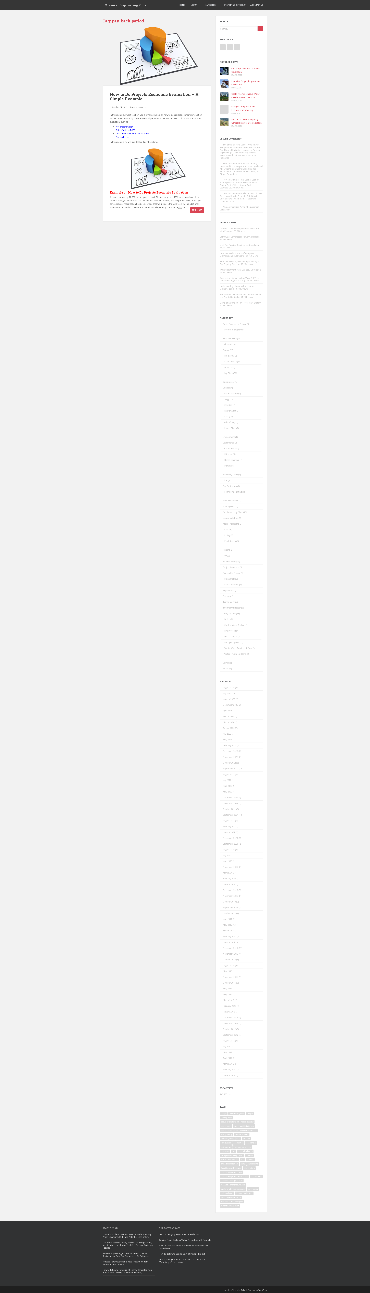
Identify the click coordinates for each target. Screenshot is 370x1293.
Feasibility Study (230, 474)
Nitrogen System (232, 642)
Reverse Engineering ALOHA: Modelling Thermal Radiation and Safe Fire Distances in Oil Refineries (240, 154)
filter (238, 1138)
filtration (246, 1138)
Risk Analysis (229, 578)
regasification (256, 1176)
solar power (253, 1189)
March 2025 (228, 716)
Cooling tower (226, 1117)
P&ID (225, 529)
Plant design (230, 541)
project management (229, 1164)
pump (243, 1164)
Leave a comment (138, 107)
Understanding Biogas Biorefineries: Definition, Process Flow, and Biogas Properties (240, 171)
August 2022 (229, 774)
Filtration (228, 454)
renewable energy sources (232, 1180)
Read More (197, 210)
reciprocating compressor (231, 1172)
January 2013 (229, 1011)
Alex (225, 207)
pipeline (249, 1155)
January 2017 (229, 942)
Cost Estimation (230, 393)
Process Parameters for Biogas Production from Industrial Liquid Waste (125, 1263)
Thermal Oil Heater (232, 607)
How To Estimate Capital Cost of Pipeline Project (182, 1253)
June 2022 (227, 786)
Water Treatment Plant (235, 654)
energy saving (226, 1134)
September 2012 (230, 1034)
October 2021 (229, 809)
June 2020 (227, 861)
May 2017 (227, 924)
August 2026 (229, 687)
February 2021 (229, 826)
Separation (228, 590)
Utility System (229, 613)
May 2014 (227, 988)
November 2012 (230, 1023)
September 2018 (230, 907)
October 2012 (229, 1029)
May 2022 (227, 791)
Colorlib (244, 1290)
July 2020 (227, 855)
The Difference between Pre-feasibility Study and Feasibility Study (240, 295)
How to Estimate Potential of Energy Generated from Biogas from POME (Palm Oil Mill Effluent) (241, 166)
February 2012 (229, 1069)
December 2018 (230, 890)
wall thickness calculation (231, 1197)
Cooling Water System (234, 625)
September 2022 (230, 768)
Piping (227, 535)
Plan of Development (229, 1159)
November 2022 (230, 757)
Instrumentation (230, 518)
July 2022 (227, 780)
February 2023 (229, 745)
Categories (210, 5)
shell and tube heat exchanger (233, 1189)
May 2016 (227, 971)
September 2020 (230, 843)
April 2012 (227, 1058)
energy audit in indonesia (244, 1126)
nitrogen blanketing (229, 1155)
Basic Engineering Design (234, 324)
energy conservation (229, 1130)
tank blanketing (227, 1193)
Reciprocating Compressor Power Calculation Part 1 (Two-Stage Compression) (183, 1260)
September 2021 (230, 814)
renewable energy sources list (233, 1185)
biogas (223, 1113)
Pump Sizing (253, 1164)
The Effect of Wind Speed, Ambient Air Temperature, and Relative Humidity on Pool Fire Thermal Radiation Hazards (240, 147)
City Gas (228, 405)
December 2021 (230, 797)
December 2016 (230, 948)
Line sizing (225, 1151)
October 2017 (229, 913)
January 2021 (229, 832)
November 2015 (230, 977)
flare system (226, 1143)
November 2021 (230, 803)
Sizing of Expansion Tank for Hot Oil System (240, 302)
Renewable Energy (231, 573)
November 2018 (230, 896)
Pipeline (226, 549)
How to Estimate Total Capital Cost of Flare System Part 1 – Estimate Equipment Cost (238, 185)
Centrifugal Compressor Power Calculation (240, 236)
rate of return (249, 1168)
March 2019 (228, 872)
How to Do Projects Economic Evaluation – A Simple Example (154, 96)
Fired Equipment (230, 500)
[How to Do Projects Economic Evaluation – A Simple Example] (157, 56)
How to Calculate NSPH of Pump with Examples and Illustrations (237, 254)
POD (242, 1159)
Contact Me (257, 5)
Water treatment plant (230, 1206)
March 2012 (228, 1063)
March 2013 (228, 1000)
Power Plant (230, 428)
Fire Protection (230, 486)
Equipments (228, 442)
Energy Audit (230, 410)
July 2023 (227, 733)
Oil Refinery (229, 422)
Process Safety (230, 561)
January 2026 (229, 699)
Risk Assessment (231, 584)
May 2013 (227, 994)
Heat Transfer (230, 636)
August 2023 (229, 728)
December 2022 (230, 751)
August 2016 (229, 965)
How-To (228, 367)
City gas (250, 1113)
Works (226, 668)
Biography (229, 355)
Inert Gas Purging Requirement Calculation (239, 245)
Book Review (230, 361)
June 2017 (227, 919)
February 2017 (229, 936)
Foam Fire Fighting (233, 491)
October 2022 (229, 762)
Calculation (228, 344)
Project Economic (231, 567)
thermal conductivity (244, 1193)
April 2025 (227, 710)
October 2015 (229, 982)
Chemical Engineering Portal (126, 5)
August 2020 (229, 849)
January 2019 (229, 884)
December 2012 (230, 1017)
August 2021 (229, 820)
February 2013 (229, 1006)
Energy (226, 399)
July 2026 (227, 693)
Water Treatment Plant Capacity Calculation (240, 269)
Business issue (230, 338)
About (193, 5)
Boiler (227, 619)
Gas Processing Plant (233, 512)
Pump (227, 465)
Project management (234, 329)
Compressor (228, 382)
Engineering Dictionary (235, 5)
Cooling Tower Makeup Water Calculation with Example (239, 229)
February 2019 (229, 878)
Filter (225, 480)
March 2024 (228, 722)
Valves (226, 662)
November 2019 (230, 867)
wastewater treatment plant (232, 1201)
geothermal (238, 1143)
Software (227, 596)
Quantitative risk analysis (231, 1168)
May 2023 (227, 739)
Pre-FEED (250, 1159)
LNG (226, 416)
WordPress (262, 1290)
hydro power (226, 1147)
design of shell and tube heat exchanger (237, 1122)
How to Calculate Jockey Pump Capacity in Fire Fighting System (239, 262)
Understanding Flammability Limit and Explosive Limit (237, 287)
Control (226, 387)
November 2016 (230, 953)
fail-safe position (241, 1134)
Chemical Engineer (236, 1113)
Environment (229, 437)
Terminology (229, 602)
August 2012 (229, 1040)
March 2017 (228, 930)
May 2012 (227, 1052)
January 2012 (229, 1075)
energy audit (226, 1126)
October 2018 (229, 901)
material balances (245, 1151)
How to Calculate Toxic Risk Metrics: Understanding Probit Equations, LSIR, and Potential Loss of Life (127, 1235)
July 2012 (227, 1046)
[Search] (260, 28)
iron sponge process (242, 1147)
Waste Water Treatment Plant (238, 648)
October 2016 (229, 959)
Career (226, 350)
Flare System (229, 506)
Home (182, 5)
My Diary (228, 373)
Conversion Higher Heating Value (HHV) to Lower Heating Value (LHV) (239, 279)
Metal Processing (231, 523)
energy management (248, 1130)
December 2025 (230, 704)
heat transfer (251, 1143)
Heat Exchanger (231, 460)
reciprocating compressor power (234, 1176)
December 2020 (230, 838)
